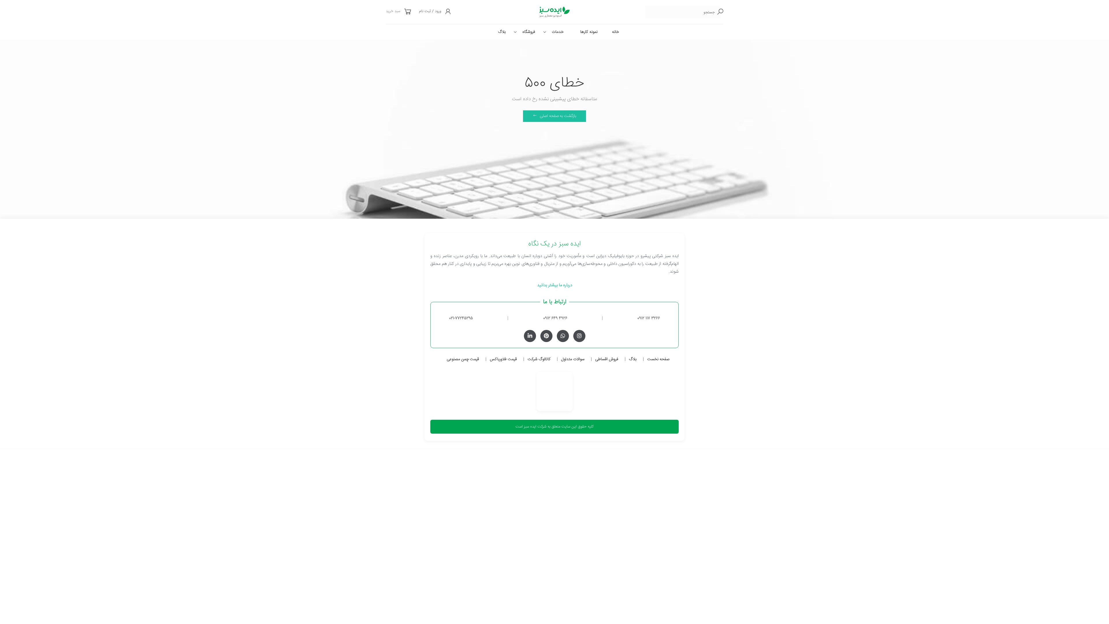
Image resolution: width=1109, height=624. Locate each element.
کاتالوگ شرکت (539, 359)
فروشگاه (528, 32)
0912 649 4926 (555, 318)
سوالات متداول (573, 359)
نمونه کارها (589, 32)
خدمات (557, 32)
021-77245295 (461, 318)
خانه (615, 32)
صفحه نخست (658, 359)
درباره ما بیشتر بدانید (554, 285)
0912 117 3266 (648, 318)
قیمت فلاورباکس (503, 359)
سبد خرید (393, 11)
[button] (407, 12)
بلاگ (502, 32)
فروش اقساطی (606, 359)
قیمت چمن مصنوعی (463, 359)
